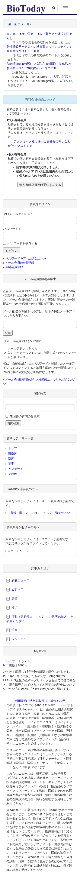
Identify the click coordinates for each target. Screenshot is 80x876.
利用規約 (21, 700)
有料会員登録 (14, 267)
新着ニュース (20, 580)
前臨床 (12, 453)
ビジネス (17, 589)
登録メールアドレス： (18, 214)
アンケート (15, 468)
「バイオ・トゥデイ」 (18, 661)
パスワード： (12, 228)
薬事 (11, 463)
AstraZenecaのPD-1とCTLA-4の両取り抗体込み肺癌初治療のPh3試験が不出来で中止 (39, 65)
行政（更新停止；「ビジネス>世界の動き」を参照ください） (39, 618)
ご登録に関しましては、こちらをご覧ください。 (40, 512)
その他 (12, 473)
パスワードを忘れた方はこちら (26, 258)
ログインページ (17, 550)
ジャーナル (18, 639)
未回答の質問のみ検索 (25, 416)
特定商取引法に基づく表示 (47, 700)
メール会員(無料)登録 (19, 262)
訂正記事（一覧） (20, 24)
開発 (14, 598)
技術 (14, 607)
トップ (12, 448)
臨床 (11, 458)
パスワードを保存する (22, 243)
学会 (14, 629)
